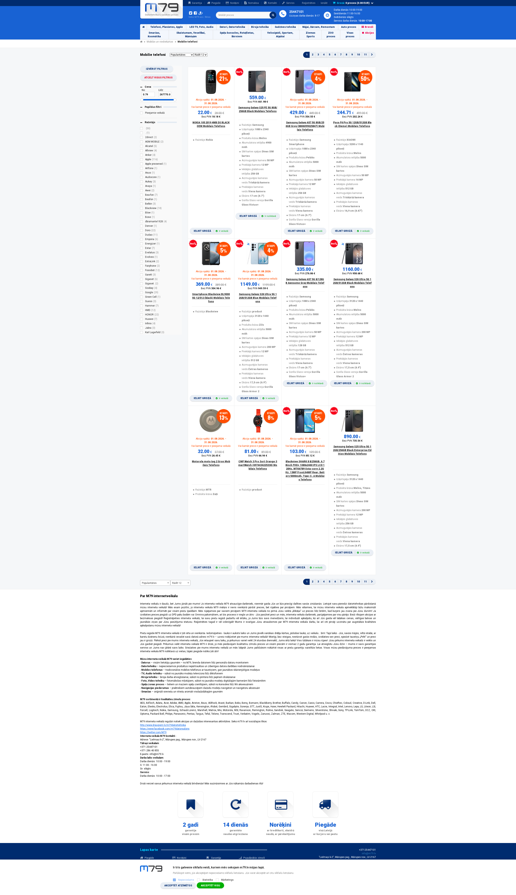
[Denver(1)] (141, 227)
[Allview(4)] (141, 151)
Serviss (290, 3)
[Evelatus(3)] (141, 253)
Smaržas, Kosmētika (154, 34)
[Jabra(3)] (141, 328)
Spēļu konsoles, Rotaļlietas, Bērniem (237, 34)
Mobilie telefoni (188, 41)
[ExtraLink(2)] (141, 262)
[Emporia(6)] (141, 240)
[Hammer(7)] (141, 306)
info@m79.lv (369, 853)
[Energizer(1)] (141, 244)
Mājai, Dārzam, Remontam (318, 27)
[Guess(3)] (141, 302)
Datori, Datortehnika (232, 27)
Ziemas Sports (310, 34)
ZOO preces (331, 34)
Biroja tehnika (260, 27)
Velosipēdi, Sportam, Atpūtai (280, 34)
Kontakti (272, 3)
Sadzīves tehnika (285, 27)
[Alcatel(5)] (141, 147)
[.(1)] (141, 133)
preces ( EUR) (353, 3)
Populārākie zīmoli (254, 858)
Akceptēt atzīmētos (178, 885)
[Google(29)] (141, 293)
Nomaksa (253, 3)
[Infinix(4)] (141, 324)
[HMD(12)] (141, 311)
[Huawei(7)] (141, 320)
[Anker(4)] (141, 156)
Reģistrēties (308, 3)
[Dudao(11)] (141, 235)
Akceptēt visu (210, 885)
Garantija (197, 3)
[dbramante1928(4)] (141, 222)
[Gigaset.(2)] (141, 284)
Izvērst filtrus (156, 69)
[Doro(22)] (141, 231)
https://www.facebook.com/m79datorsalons (164, 728)
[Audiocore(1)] (141, 178)
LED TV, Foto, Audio (201, 27)
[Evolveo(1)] (141, 258)
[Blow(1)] (141, 213)
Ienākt (324, 3)
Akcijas (369, 32)
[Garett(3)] (141, 275)
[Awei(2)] (141, 191)
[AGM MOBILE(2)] (141, 142)
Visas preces (350, 34)
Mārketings (227, 879)
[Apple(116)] (141, 160)
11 (365, 54)
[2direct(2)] (141, 138)
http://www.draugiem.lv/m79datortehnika (163, 725)
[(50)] (141, 129)
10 (358, 54)
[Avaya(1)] (141, 187)
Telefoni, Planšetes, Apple (166, 27)
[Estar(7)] (141, 249)
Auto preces (348, 27)
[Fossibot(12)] (141, 271)
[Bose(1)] (141, 218)
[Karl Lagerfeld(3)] (141, 333)
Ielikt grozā (211, 231)
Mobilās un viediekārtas (160, 41)
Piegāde (216, 3)
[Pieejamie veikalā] (141, 113)
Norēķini (234, 3)
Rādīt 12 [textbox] (176, 583)
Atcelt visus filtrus (158, 77)
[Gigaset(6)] (141, 280)
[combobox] (246, 15)
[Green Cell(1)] (141, 297)
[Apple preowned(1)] (141, 164)
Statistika (207, 879)
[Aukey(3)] (141, 182)
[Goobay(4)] (141, 289)
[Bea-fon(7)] (141, 195)
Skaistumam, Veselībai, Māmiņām (190, 34)
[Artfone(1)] (141, 169)
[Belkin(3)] (141, 204)
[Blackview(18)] (141, 209)
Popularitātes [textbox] (149, 583)
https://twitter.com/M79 (153, 732)
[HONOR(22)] (141, 315)
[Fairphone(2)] (141, 266)
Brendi (369, 27)
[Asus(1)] (141, 173)
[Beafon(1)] (141, 200)
